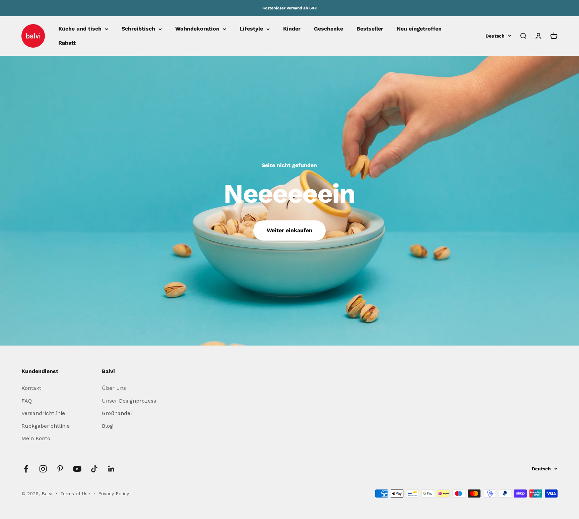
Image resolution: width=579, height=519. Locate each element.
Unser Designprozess (129, 401)
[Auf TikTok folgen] (94, 468)
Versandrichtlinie (43, 413)
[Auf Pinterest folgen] (60, 468)
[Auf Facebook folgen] (25, 468)
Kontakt (31, 388)
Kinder (292, 29)
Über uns (114, 388)
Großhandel (117, 413)
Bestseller (370, 29)
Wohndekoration (197, 29)
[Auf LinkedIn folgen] (111, 468)
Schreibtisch (138, 29)
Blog (107, 426)
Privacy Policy (113, 493)
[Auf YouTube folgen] (77, 468)
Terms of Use (76, 493)
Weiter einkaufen (289, 230)
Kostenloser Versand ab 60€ (289, 8)
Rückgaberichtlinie (45, 426)
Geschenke (328, 29)
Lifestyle (251, 29)
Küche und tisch (80, 29)
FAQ (26, 401)
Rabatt (67, 43)
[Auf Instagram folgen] (43, 468)
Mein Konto (35, 438)
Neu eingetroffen (419, 29)
